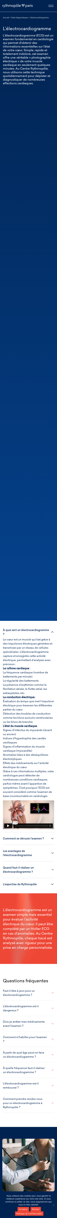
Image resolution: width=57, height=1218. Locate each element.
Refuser (35, 1209)
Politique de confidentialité (29, 1213)
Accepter (23, 1209)
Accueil (6, 17)
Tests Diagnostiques (19, 17)
